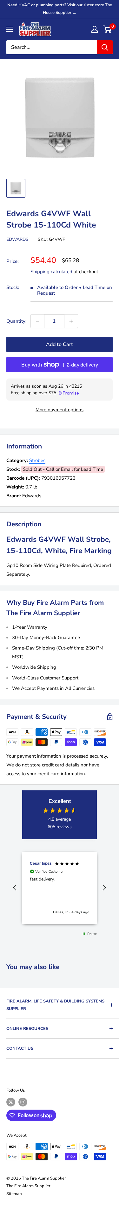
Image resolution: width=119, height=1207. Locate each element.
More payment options (59, 410)
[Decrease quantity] (37, 321)
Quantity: (16, 321)
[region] (59, 888)
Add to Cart (59, 344)
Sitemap (14, 1194)
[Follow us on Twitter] (10, 1102)
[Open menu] (9, 29)
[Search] (105, 47)
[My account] (94, 29)
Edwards (17, 239)
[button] (15, 887)
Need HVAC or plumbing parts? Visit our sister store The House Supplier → (59, 8)
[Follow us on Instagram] (22, 1102)
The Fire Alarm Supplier (28, 1186)
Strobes (37, 460)
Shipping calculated (51, 272)
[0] (107, 29)
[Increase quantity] (71, 321)
